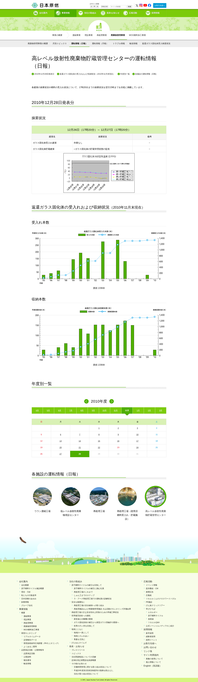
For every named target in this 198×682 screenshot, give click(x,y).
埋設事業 (89, 35)
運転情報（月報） (100, 43)
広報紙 (149, 595)
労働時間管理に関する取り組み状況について (93, 667)
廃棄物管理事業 (118, 35)
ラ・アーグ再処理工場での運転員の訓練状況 (93, 599)
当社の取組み (90, 13)
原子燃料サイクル (155, 616)
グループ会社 (27, 605)
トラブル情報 (119, 43)
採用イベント (151, 640)
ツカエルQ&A (153, 622)
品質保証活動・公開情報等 (32, 650)
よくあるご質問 (30, 647)
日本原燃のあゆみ (28, 599)
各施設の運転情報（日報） (146, 74)
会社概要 (25, 585)
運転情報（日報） (79, 43)
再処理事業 (102, 35)
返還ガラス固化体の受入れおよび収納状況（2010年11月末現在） (87, 74)
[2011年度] (111, 401)
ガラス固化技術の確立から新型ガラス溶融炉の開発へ (96, 622)
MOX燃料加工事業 (137, 35)
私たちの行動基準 (28, 595)
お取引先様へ (159, 5)
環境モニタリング (28, 633)
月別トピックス (60, 43)
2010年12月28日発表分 (44, 74)
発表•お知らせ (113, 13)
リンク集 (148, 651)
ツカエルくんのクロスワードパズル (161, 599)
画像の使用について (154, 659)
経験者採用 (150, 636)
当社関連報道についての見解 (84, 657)
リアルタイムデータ (32, 636)
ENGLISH (105, 6)
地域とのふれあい (81, 636)
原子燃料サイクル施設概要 (32, 588)
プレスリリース (78, 650)
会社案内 (43, 13)
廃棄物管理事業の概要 (38, 43)
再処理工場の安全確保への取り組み (89, 605)
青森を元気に (79, 639)
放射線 (151, 619)
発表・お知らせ (76, 646)
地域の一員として (81, 633)
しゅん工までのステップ (84, 595)
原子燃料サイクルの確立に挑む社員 (89, 588)
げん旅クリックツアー (155, 605)
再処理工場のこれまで (83, 592)
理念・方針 (26, 592)
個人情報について (153, 662)
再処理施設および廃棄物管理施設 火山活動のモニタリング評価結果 (102, 609)
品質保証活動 (29, 653)
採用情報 (156, 13)
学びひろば (150, 609)
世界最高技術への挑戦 (81, 616)
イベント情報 (151, 585)
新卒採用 (149, 633)
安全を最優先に (78, 602)
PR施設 (149, 602)
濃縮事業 (76, 35)
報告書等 (27, 660)
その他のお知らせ (79, 663)
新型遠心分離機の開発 (83, 619)
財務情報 (25, 602)
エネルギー (152, 612)
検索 (129, 7)
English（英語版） (153, 666)
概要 (23, 613)
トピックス (76, 653)
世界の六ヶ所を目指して (84, 626)
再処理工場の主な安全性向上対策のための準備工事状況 (95, 612)
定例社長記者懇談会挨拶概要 (84, 660)
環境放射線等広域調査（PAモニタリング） (42, 643)
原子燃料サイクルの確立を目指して (87, 585)
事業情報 (66, 13)
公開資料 (27, 657)
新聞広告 (149, 592)
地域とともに (77, 629)
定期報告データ (30, 640)
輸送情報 (133, 43)
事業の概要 (57, 35)
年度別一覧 (125, 74)
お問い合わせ (150, 647)
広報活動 (133, 13)
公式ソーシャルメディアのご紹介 (160, 626)
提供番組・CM (152, 588)
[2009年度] (86, 401)
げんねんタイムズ (79, 643)
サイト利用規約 (151, 655)
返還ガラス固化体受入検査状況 (156, 43)
